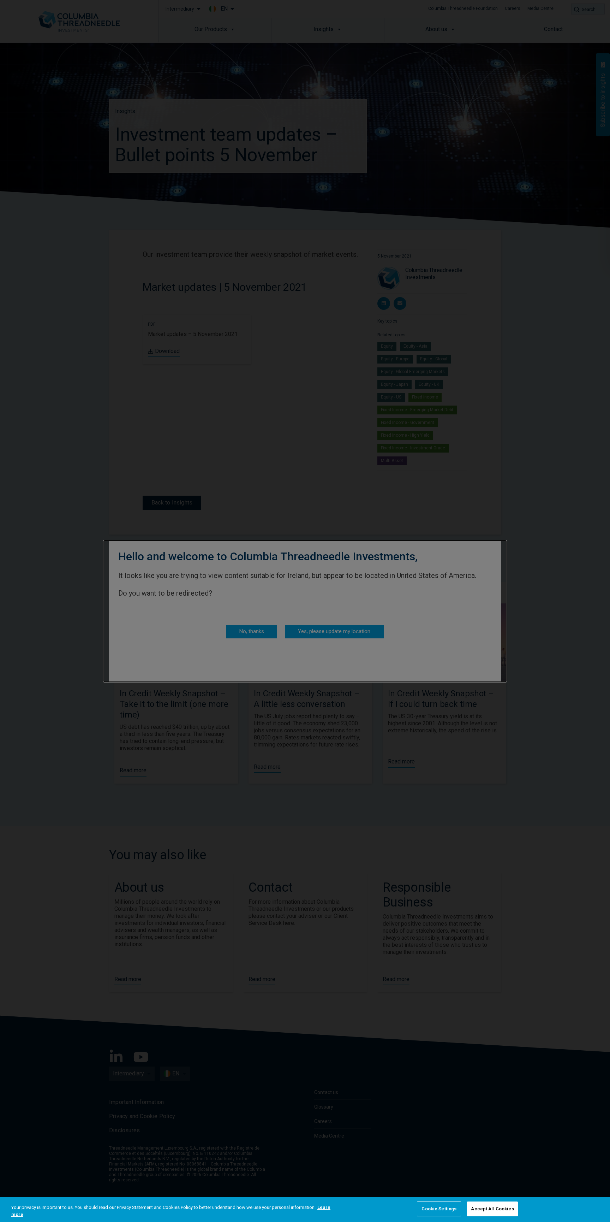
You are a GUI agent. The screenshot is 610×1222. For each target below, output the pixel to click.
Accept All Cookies (492, 1208)
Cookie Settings (438, 1208)
